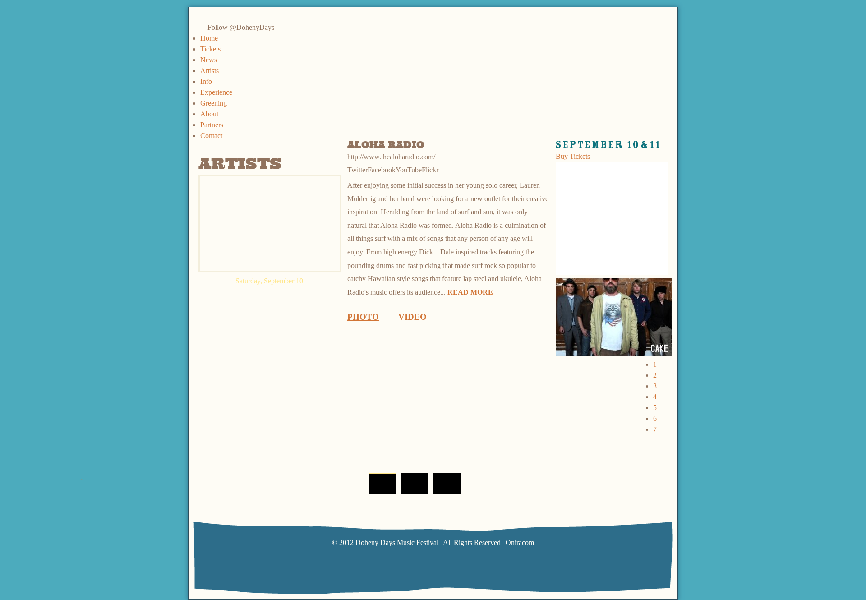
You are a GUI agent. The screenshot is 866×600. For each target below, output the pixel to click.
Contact (211, 135)
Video (412, 317)
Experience (216, 92)
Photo (363, 317)
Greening (213, 103)
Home (209, 38)
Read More (470, 292)
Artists (209, 70)
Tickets (210, 49)
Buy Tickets (573, 156)
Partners (211, 125)
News (208, 60)
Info (206, 81)
